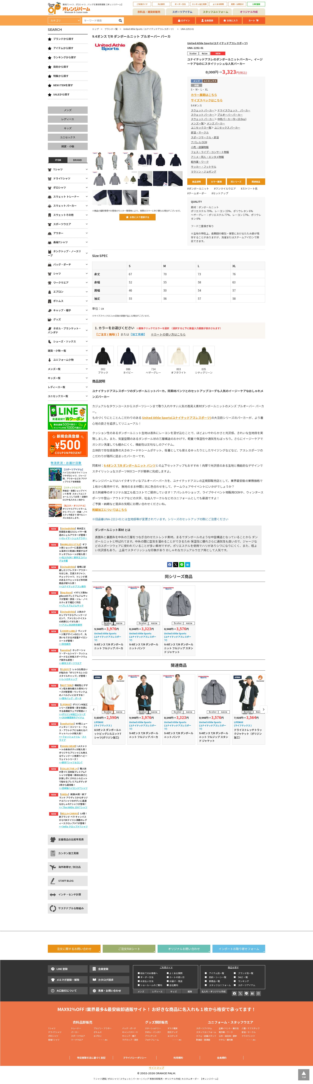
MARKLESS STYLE (70, 544)
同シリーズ (236, 181)
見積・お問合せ (237, 4)
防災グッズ (173, 1032)
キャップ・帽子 (62, 310)
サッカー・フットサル (203, 166)
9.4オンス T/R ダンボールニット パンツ (130, 465)
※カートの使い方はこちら (168, 334)
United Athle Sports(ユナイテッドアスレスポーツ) (217, 43)
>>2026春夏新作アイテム (71, 717)
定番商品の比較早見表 (71, 839)
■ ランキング (242, 981)
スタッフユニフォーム (215, 12)
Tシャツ (58, 169)
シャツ (57, 273)
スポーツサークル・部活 (205, 137)
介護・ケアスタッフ (251, 1028)
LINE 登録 (62, 969)
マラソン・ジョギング (203, 171)
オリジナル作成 (249, 12)
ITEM (58, 160)
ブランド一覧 (111, 28)
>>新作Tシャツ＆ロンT (71, 762)
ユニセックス (67, 137)
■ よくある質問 (174, 973)
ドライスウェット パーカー (233, 110)
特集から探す (60, 76)
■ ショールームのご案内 (150, 985)
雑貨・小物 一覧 (57, 350)
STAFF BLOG (66, 880)
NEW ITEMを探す (63, 85)
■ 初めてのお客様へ (148, 973)
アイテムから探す (63, 48)
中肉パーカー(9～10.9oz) (231, 119)
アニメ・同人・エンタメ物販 (207, 157)
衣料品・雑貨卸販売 (148, 12)
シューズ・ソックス (64, 341)
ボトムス (58, 301)
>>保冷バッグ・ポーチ (70, 698)
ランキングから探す (64, 57)
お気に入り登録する (139, 217)
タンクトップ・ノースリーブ (64, 253)
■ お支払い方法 (145, 981)
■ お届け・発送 (174, 981)
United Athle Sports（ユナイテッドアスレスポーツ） (149, 28)
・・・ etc (101, 1039)
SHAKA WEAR (68, 746)
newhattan (67, 723)
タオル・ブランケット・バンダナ (64, 330)
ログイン (185, 20)
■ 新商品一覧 (212, 981)
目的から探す (60, 66)
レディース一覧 (56, 387)
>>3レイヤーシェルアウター (73, 538)
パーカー (76, 1032)
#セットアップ (220, 193)
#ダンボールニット (198, 188)
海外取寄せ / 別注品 (69, 867)
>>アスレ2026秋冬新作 (70, 624)
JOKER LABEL (68, 630)
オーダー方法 (180, 4)
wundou (65, 650)
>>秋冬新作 (65, 643)
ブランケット (151, 1035)
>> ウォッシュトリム (69, 736)
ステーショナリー (153, 1028)
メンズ (68, 110)
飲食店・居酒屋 (203, 1039)
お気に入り (232, 20)
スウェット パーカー (202, 110)
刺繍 (196, 85)
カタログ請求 (105, 980)
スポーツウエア (62, 224)
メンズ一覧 (197, 123)
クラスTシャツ (248, 1035)
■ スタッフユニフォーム (219, 985)
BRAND (77, 160)
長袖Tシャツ (60, 242)
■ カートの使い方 (176, 977)
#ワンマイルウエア (225, 188)
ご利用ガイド (142, 4)
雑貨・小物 (67, 146)
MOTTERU (66, 685)
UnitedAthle (68, 528)
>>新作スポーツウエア (70, 663)
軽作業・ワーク (200, 162)
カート (252, 20)
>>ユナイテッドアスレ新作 (72, 586)
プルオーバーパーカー (230, 114)
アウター (58, 233)
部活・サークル (200, 132)
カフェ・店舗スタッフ (206, 1035)
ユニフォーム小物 (63, 359)
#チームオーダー (196, 193)
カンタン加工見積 (199, 4)
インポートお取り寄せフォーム (239, 949)
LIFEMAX (65, 704)
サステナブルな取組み (71, 908)
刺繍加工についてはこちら (109, 509)
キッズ (68, 128)
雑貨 (190, 991)
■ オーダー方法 (145, 977)
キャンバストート (130, 1032)
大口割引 (161, 4)
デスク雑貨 (173, 1028)
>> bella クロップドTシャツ (73, 826)
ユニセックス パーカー (227, 127)
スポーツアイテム (182, 12)
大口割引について (67, 990)
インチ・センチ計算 (69, 894)
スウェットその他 (63, 215)
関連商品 (256, 181)
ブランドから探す (63, 39)
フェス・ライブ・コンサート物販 (210, 152)
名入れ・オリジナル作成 (214, 991)
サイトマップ (156, 1068)
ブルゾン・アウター (103, 1028)
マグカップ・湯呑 (130, 1039)
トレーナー (76, 1028)
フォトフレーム (152, 1039)
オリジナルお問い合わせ (184, 949)
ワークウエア (60, 282)
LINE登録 (256, 4)
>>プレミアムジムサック (71, 605)
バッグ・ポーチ (62, 264)
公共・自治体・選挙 (228, 1035)
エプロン (58, 291)
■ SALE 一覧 (241, 977)
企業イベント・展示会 (229, 1028)
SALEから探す (61, 94)
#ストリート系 (249, 188)
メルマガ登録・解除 (68, 980)
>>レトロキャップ (68, 679)
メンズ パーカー (216, 123)
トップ (95, 28)
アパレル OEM (199, 142)
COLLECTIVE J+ (69, 768)
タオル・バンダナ (153, 1032)
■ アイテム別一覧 (214, 973)
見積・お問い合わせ (109, 990)
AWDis (64, 794)
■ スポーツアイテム (244, 985)
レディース (67, 119)
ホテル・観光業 (226, 1039)
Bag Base (66, 592)
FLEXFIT (65, 669)
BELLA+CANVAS (69, 813)
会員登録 (209, 20)
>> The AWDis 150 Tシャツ (73, 807)
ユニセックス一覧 (201, 127)
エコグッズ (173, 1035)
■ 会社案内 (172, 985)
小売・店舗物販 (200, 147)
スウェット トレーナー (66, 196)
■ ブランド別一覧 (243, 973)
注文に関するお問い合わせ (74, 949)
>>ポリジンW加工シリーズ (72, 714)
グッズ (57, 319)
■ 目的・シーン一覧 (215, 977)
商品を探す (233, 967)
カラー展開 (216, 181)
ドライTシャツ (61, 178)
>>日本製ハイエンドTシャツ (73, 788)
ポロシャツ (59, 187)
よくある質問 (218, 4)
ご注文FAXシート (129, 949)
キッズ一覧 (54, 378)
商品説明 (196, 181)
